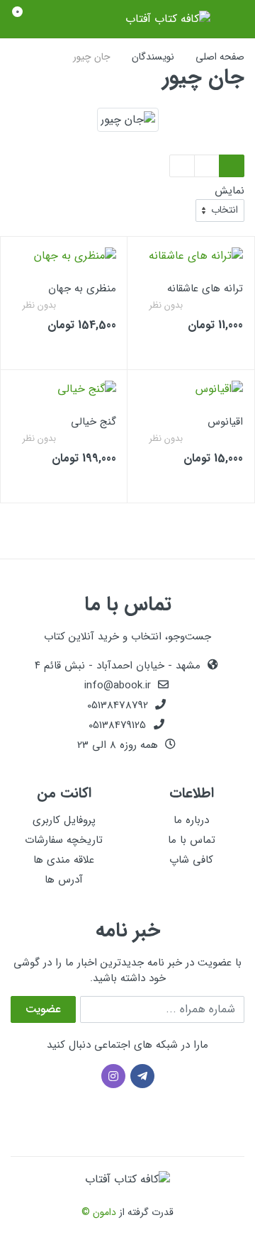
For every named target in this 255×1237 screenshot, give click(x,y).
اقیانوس (225, 421)
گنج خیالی (93, 421)
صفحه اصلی (220, 57)
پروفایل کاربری (64, 820)
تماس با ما (191, 840)
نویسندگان (153, 57)
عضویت (43, 1009)
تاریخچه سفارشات (64, 840)
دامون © (98, 1212)
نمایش (229, 191)
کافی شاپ (191, 859)
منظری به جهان (82, 288)
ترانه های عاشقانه (205, 288)
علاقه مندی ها (63, 859)
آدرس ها (64, 879)
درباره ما (191, 820)
